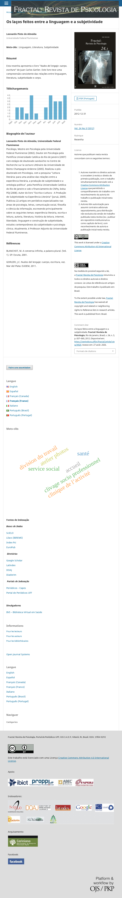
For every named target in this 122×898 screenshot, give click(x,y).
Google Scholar (14, 560)
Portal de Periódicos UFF (19, 592)
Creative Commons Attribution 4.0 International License (92, 246)
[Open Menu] (6, 3)
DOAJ (9, 570)
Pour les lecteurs (14, 631)
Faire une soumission (19, 367)
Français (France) (15, 686)
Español (14, 391)
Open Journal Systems (18, 654)
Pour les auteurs (14, 636)
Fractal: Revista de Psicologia (89, 275)
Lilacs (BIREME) (14, 537)
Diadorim (11, 574)
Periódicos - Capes (16, 587)
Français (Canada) (19, 396)
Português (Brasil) (19, 410)
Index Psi (11, 542)
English (14, 386)
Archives (21, 12)
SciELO (10, 532)
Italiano (14, 405)
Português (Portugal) (21, 415)
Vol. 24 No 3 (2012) (37, 12)
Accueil (9, 12)
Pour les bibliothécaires (17, 640)
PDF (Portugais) (86, 98)
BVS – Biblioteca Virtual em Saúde (24, 612)
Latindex (10, 565)
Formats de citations (86, 351)
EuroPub (10, 547)
